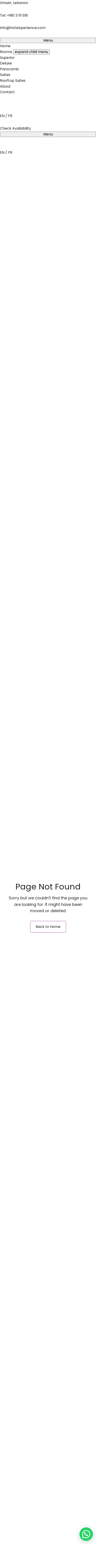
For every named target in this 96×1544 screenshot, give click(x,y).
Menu (48, 40)
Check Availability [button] (15, 128)
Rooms (6, 51)
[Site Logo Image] (42, 110)
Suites (5, 74)
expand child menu (31, 51)
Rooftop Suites (12, 80)
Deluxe (6, 63)
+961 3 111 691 (17, 15)
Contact (7, 92)
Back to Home (48, 926)
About (5, 86)
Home (5, 46)
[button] (86, 1534)
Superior (7, 57)
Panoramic (9, 69)
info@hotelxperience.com (23, 27)
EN (2, 115)
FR (10, 115)
